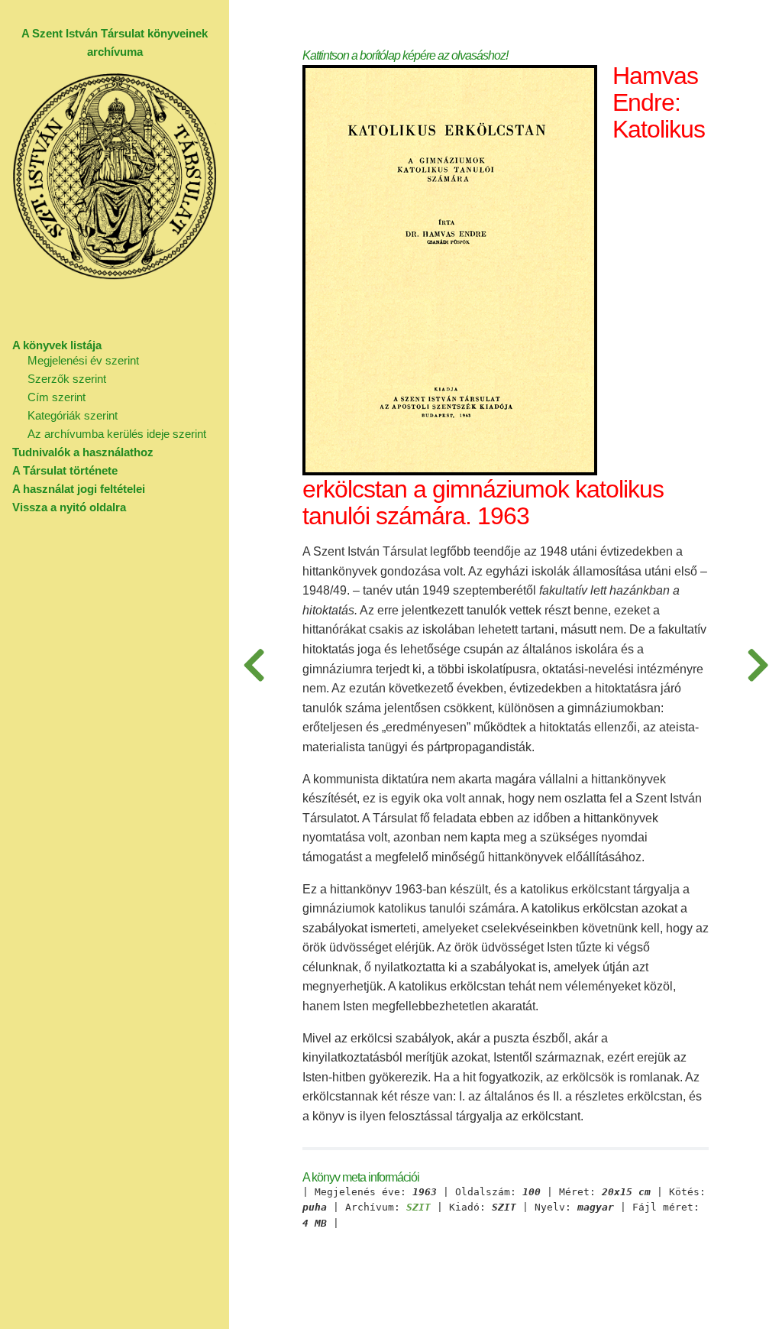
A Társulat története (65, 470)
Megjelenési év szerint (83, 360)
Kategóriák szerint (72, 415)
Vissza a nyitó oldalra (69, 507)
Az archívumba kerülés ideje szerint (116, 433)
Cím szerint (56, 397)
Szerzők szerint (66, 378)
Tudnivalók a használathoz (82, 452)
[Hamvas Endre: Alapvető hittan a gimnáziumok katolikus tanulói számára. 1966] (253, 664)
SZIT (418, 1207)
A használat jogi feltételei (78, 488)
